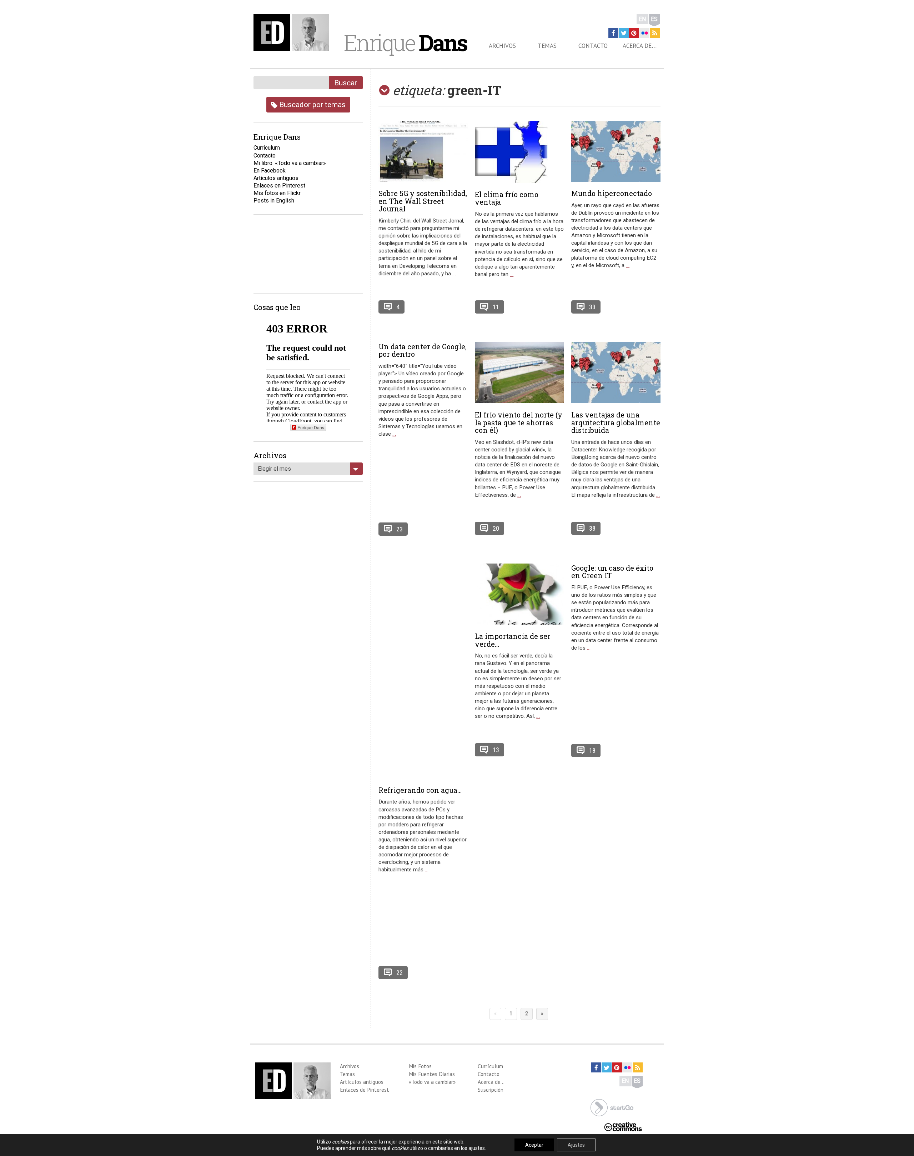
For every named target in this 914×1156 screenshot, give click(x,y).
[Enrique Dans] (293, 32)
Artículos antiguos (275, 178)
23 (399, 529)
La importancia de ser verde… (513, 640)
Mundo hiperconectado (611, 193)
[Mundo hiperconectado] (616, 151)
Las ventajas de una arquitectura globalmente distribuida (615, 422)
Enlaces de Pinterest (364, 1089)
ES (654, 19)
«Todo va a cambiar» (432, 1081)
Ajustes (576, 1145)
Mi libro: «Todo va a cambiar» (289, 163)
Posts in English (273, 200)
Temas (547, 46)
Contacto (593, 46)
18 (592, 750)
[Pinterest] (634, 33)
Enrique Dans (310, 427)
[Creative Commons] (623, 1126)
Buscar (345, 82)
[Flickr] (644, 33)
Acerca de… (640, 46)
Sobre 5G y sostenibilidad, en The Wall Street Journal (422, 201)
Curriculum (266, 147)
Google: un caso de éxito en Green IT (612, 571)
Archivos (502, 46)
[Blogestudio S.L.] (612, 1107)
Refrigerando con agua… (420, 790)
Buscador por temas (311, 104)
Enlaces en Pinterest (279, 185)
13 (496, 750)
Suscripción (490, 1089)
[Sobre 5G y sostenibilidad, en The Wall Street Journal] (423, 151)
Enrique (405, 42)
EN (642, 19)
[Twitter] (624, 33)
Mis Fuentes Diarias (432, 1073)
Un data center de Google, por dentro (422, 350)
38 (592, 528)
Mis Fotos (420, 1066)
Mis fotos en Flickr (277, 193)
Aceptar (534, 1145)
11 (496, 307)
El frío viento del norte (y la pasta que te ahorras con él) (518, 422)
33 (592, 307)
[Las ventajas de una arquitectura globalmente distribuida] (616, 372)
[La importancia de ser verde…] (519, 594)
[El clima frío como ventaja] (519, 152)
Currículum (490, 1066)
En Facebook (269, 170)
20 (496, 528)
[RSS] (655, 33)
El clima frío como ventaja (506, 198)
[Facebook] (613, 33)
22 (399, 972)
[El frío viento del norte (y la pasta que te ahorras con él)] (519, 372)
